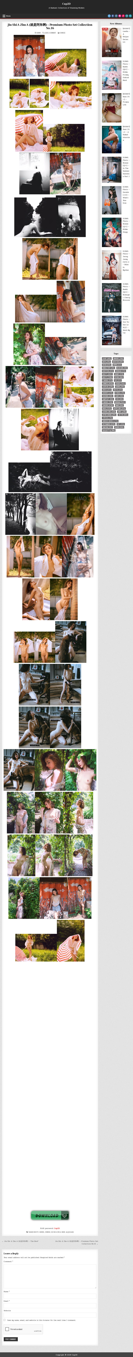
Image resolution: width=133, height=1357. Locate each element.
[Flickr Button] (119, 15)
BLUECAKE (122, 368)
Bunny (119, 374)
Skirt (122, 411)
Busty (36, 1232)
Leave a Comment (50, 33)
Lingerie (108, 405)
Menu (8, 16)
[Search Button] (130, 15)
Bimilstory (108, 368)
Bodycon (108, 371)
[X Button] (109, 15)
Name (7, 1291)
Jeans (119, 396)
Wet (120, 424)
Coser (120, 383)
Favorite (108, 393)
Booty (107, 374)
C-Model (41, 1232)
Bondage (120, 371)
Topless (107, 418)
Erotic (118, 390)
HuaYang (108, 396)
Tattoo (123, 415)
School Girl (109, 411)
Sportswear (109, 415)
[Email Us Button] (126, 15)
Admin (39, 33)
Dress (107, 390)
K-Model (107, 402)
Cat (118, 380)
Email (7, 1301)
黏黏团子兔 (109, 430)
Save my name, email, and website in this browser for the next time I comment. (41, 1320)
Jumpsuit (108, 399)
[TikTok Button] (123, 15)
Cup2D (66, 4)
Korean (120, 402)
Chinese (62, 33)
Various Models (110, 421)
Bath (106, 361)
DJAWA (120, 386)
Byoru (119, 377)
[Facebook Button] (112, 15)
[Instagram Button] (116, 15)
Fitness (119, 393)
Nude (63, 1232)
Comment (8, 1261)
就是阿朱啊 (70, 1232)
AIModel (118, 358)
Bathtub (118, 361)
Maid (119, 405)
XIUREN (119, 427)
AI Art (107, 358)
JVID (119, 399)
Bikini (117, 365)
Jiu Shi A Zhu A (56, 1232)
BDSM (107, 365)
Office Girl (119, 408)
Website (7, 1310)
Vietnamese (109, 424)
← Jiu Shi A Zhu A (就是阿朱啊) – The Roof (20, 1241)
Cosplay (108, 386)
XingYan (107, 427)
